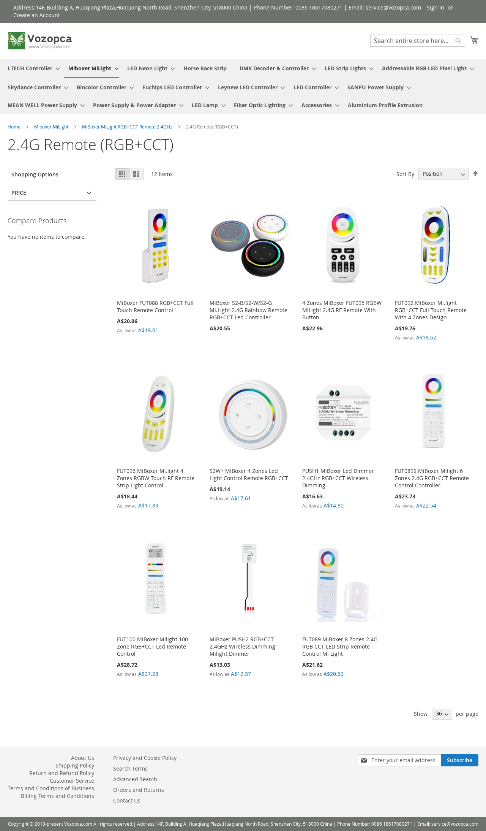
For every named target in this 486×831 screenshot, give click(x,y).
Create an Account (36, 15)
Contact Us (126, 800)
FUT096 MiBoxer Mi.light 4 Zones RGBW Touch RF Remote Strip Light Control (155, 478)
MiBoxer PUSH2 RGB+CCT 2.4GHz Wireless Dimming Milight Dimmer (242, 646)
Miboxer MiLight (51, 127)
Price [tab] (18, 192)
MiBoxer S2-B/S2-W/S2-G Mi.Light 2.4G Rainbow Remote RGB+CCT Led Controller (248, 310)
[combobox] (417, 41)
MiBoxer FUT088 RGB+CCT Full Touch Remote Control (155, 306)
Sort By (405, 173)
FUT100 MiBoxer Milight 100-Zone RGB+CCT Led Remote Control (153, 646)
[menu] (243, 86)
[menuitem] (31, 68)
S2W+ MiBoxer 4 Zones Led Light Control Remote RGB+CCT (249, 474)
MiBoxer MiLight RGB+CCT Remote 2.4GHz (128, 127)
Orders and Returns (138, 789)
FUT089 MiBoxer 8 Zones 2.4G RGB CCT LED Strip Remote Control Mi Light (339, 646)
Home (15, 127)
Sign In (435, 7)
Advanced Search (135, 779)
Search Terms (130, 768)
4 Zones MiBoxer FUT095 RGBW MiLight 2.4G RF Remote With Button (342, 310)
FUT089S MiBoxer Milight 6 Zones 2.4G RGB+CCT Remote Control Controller (432, 478)
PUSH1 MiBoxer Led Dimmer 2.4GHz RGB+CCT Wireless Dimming (338, 478)
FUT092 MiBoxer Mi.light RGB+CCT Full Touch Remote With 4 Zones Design (431, 310)
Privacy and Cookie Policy (145, 757)
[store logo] (40, 41)
